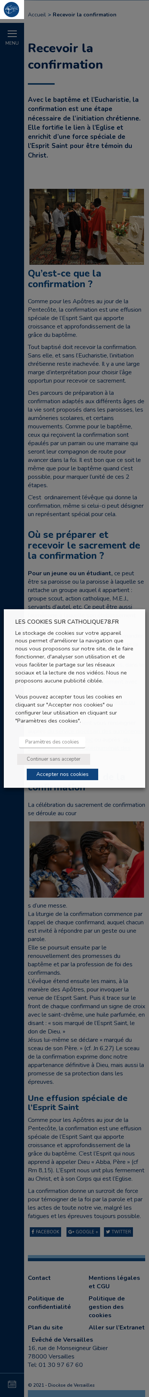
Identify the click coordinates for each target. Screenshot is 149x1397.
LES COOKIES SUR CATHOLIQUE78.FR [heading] (67, 622)
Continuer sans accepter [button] (54, 759)
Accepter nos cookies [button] (62, 774)
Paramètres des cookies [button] (52, 742)
